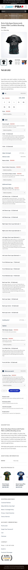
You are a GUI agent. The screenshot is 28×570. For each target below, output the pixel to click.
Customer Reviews (6, 502)
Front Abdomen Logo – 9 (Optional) (10, 275)
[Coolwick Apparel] (14, 7)
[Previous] (3, 45)
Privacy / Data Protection (7, 513)
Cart (2, 532)
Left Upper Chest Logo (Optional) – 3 (11, 237)
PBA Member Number (7, 330)
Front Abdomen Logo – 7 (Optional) (10, 262)
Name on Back (5, 160)
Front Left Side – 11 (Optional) (9, 362)
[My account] (2, 7)
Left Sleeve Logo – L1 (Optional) (10, 196)
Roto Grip (21, 15)
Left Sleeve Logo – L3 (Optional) (10, 217)
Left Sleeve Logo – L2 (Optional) (10, 210)
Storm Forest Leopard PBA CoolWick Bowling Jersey (6, 484)
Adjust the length (13, 153)
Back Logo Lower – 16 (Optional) (10, 312)
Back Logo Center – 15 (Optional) (10, 305)
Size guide (22, 97)
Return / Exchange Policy (7, 509)
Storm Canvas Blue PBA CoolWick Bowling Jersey (20, 484)
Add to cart (14, 390)
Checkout (3, 536)
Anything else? (13, 320)
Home (6, 15)
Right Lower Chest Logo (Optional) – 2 (11, 230)
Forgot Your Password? (7, 529)
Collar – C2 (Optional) (7, 146)
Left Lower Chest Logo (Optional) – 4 (11, 255)
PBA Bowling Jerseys (13, 15)
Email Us (3, 549)
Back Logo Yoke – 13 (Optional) (9, 282)
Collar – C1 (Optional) (7, 133)
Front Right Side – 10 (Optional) (10, 348)
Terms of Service (5, 516)
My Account (4, 525)
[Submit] (25, 11)
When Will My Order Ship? (8, 506)
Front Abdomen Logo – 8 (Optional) (10, 268)
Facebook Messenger (6, 552)
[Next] (24, 45)
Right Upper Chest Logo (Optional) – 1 (11, 223)
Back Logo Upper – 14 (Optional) (10, 299)
